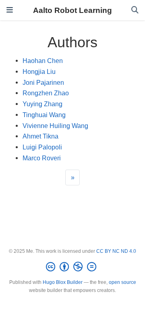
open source (122, 282)
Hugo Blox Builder (63, 282)
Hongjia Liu (39, 71)
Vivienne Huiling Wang (55, 125)
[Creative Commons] (72, 267)
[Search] (135, 10)
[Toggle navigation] (9, 10)
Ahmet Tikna (40, 136)
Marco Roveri (42, 158)
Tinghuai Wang (44, 114)
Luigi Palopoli (42, 147)
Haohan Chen (43, 60)
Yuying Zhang (42, 103)
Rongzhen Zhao (46, 93)
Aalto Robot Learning (72, 10)
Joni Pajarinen (43, 82)
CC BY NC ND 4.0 (116, 251)
